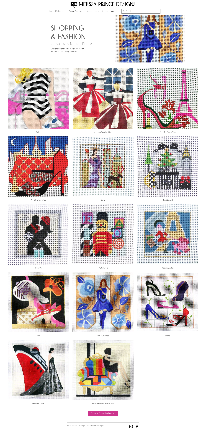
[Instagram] (131, 426)
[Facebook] (137, 426)
